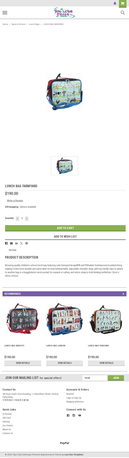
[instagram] (74, 415)
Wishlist (70, 394)
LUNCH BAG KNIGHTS (14, 346)
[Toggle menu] (5, 12)
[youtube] (79, 415)
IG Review (7, 414)
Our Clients (8, 425)
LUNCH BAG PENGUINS (98, 346)
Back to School (18, 24)
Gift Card (7, 418)
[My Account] (115, 3)
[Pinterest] (26, 243)
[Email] (11, 243)
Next (124, 294)
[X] (21, 243)
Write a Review (15, 200)
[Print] (16, 243)
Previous (119, 294)
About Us (7, 429)
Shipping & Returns (75, 402)
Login (68, 398)
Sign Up (77, 398)
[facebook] (68, 415)
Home (5, 24)
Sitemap (26, 454)
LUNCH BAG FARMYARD (53, 24)
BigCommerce (47, 454)
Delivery (6, 422)
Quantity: (9, 218)
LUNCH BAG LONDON (55, 346)
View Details (23, 363)
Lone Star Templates (73, 454)
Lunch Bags (34, 24)
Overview (12, 250)
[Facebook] (6, 243)
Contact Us (8, 433)
